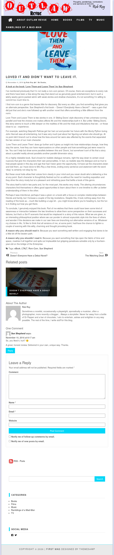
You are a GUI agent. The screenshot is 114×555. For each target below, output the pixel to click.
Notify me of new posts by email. (27, 441)
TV (90, 19)
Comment (13, 371)
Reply (10, 350)
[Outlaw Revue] (10, 19)
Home (55, 19)
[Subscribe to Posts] (11, 460)
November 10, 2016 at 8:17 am (20, 337)
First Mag (53, 549)
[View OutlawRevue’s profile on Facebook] (12, 535)
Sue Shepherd (46, 248)
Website (13, 420)
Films (80, 19)
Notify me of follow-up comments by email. (33, 436)
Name (12, 402)
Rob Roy (30, 82)
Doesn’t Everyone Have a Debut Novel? (29, 254)
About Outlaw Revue (32, 19)
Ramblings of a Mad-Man (24, 27)
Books (67, 19)
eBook (17, 248)
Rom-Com (33, 248)
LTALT (24, 248)
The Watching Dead (94, 254)
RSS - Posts (19, 460)
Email (12, 411)
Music (101, 19)
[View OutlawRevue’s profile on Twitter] (16, 535)
